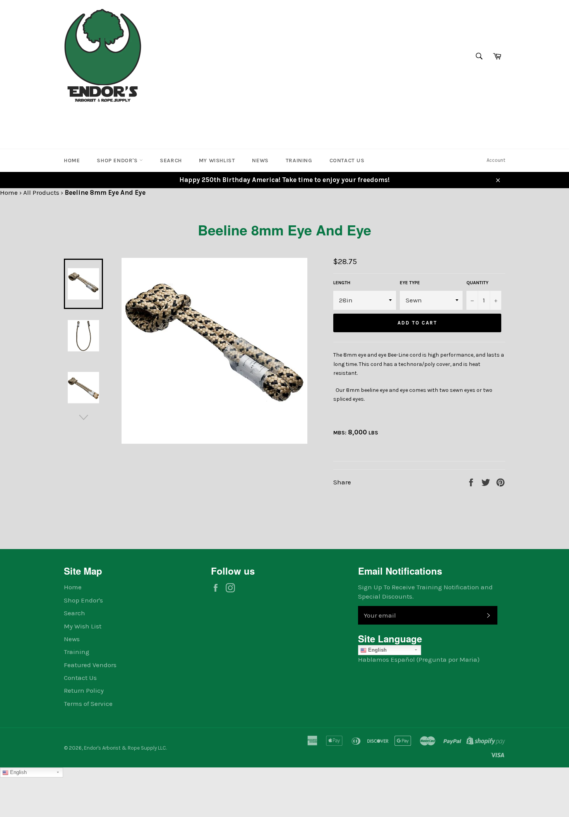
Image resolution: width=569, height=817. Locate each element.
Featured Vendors (90, 665)
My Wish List (82, 626)
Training (299, 160)
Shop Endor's (118, 160)
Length (341, 282)
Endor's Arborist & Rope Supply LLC (125, 748)
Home (72, 160)
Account (496, 160)
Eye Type (410, 282)
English (377, 650)
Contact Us (347, 160)
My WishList (217, 160)
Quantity (477, 282)
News (260, 160)
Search (171, 160)
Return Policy (84, 690)
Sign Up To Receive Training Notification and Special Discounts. (425, 591)
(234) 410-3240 (88, 118)
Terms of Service (88, 703)
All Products (41, 192)
